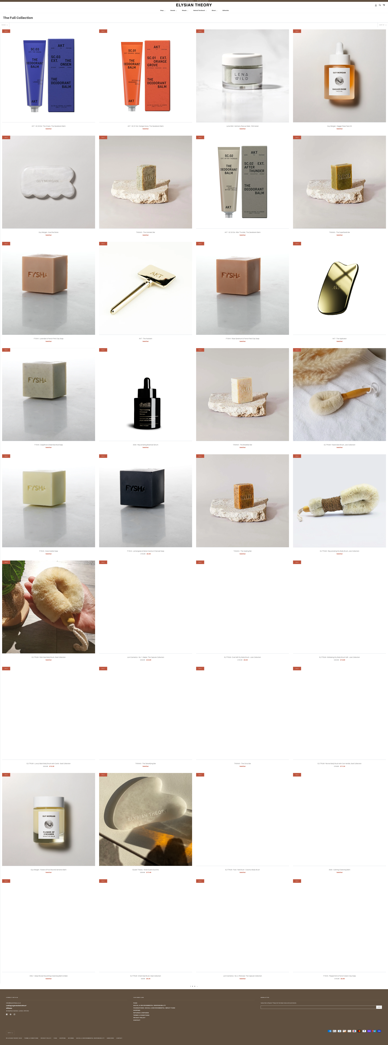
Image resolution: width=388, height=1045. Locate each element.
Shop (162, 10)
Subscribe (110, 1038)
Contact (136, 1020)
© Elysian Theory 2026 (14, 1038)
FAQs (135, 1003)
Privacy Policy (139, 1017)
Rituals (184, 10)
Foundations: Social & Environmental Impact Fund (154, 1008)
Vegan (4, 25)
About (214, 10)
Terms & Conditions (141, 1015)
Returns (71, 1038)
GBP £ (9, 1032)
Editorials (225, 10)
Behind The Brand (199, 10)
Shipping (136, 1010)
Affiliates (9, 1008)
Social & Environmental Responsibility (149, 1005)
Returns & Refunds (141, 1013)
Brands (172, 10)
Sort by (382, 25)
